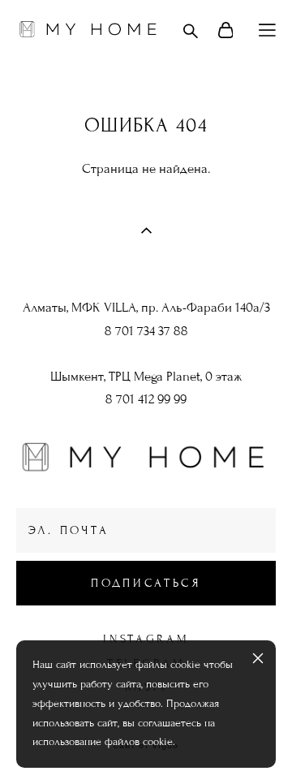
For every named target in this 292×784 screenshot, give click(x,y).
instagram (146, 639)
